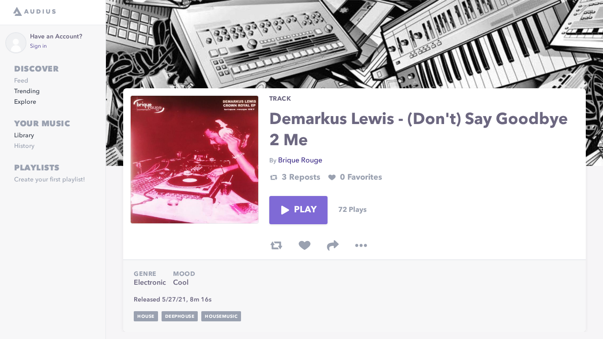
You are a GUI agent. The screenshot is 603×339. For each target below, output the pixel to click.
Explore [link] (25, 102)
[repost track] (276, 245)
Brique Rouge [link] (300, 160)
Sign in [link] (38, 46)
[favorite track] (305, 245)
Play (305, 210)
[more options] (361, 245)
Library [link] (24, 135)
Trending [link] (27, 91)
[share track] (333, 245)
